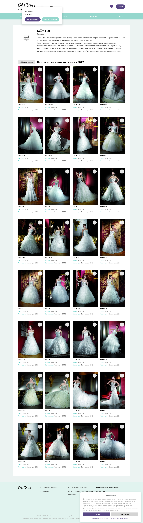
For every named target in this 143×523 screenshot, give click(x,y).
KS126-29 (103, 360)
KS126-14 (103, 207)
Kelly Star (26, 107)
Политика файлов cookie (100, 518)
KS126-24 (76, 309)
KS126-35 (49, 462)
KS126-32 (76, 411)
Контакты (72, 495)
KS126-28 (76, 360)
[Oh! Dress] (25, 488)
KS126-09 (76, 155)
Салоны (93, 16)
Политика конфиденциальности (119, 518)
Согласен (96, 514)
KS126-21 (103, 258)
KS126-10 (103, 155)
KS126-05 (21, 155)
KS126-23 (49, 309)
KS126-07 (49, 155)
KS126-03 (76, 104)
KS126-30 (21, 411)
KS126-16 (48, 258)
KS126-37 (103, 462)
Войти (120, 6)
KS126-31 (48, 411)
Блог (121, 16)
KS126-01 (21, 104)
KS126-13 (76, 207)
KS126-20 (76, 258)
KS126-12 (48, 207)
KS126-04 (103, 104)
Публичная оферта (48, 488)
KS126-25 (103, 309)
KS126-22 (21, 309)
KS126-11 (21, 207)
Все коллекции (27, 62)
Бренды (63, 16)
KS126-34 (21, 462)
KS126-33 (103, 411)
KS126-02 (49, 104)
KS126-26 (21, 360)
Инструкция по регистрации (80, 491)
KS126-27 (48, 360)
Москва (53, 6)
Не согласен (124, 514)
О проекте (44, 491)
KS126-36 (76, 462)
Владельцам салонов (77, 488)
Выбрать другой (50, 19)
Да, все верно (33, 19)
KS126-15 (21, 258)
